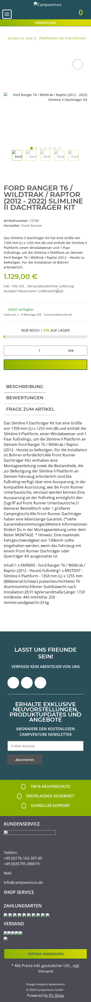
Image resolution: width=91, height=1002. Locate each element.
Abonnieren (24, 760)
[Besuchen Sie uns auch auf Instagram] (40, 683)
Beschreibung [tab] (24, 386)
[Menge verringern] (9, 350)
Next (83, 158)
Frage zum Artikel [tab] (30, 409)
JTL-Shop (56, 995)
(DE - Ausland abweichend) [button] (54, 315)
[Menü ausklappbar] (7, 14)
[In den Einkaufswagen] (7, 52)
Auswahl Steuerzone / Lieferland (30, 291)
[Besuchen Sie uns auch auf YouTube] (27, 683)
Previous (8, 158)
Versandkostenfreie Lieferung (51, 286)
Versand (45, 971)
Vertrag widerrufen (46, 954)
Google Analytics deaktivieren (45, 984)
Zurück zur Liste (20, 38)
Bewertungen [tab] (24, 397)
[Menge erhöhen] (82, 350)
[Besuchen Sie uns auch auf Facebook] (13, 683)
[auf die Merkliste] (77, 64)
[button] (51, 14)
